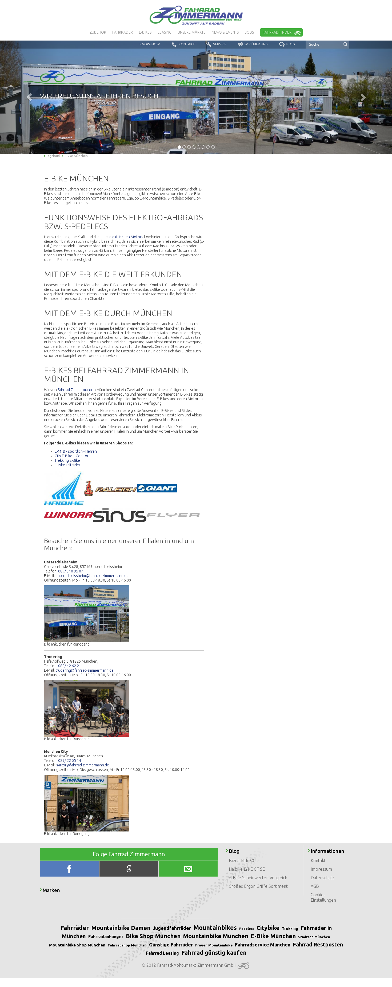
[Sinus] (119, 514)
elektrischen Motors (126, 237)
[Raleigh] (110, 488)
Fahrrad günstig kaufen (213, 952)
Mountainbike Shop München (77, 945)
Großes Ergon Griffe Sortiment (258, 886)
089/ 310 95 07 (70, 571)
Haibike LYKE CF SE (247, 869)
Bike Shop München (153, 936)
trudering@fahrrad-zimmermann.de (84, 670)
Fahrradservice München (262, 944)
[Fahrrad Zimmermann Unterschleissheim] (86, 613)
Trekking (290, 928)
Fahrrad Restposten (318, 944)
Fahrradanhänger (105, 936)
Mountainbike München (215, 936)
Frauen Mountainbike (214, 945)
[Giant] (157, 488)
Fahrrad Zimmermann (75, 390)
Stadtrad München (314, 937)
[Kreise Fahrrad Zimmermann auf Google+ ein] (129, 870)
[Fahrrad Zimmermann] (196, 15)
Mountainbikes (215, 927)
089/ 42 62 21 (69, 666)
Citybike (268, 927)
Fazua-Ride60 (241, 860)
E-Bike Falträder (67, 465)
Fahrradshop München (127, 945)
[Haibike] (64, 488)
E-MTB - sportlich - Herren (76, 451)
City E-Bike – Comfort (72, 456)
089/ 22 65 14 (69, 760)
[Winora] (68, 514)
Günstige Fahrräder (171, 944)
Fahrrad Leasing (162, 953)
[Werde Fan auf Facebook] (70, 870)
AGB (315, 886)
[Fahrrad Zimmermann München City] (86, 803)
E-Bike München (273, 936)
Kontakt (318, 860)
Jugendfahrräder (172, 928)
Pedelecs (246, 928)
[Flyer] (173, 514)
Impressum (321, 869)
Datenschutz (322, 877)
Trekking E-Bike (67, 460)
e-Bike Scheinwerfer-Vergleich (258, 877)
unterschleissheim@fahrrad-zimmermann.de (92, 576)
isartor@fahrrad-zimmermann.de (82, 765)
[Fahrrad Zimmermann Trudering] (86, 708)
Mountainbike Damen (120, 927)
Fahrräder (75, 927)
